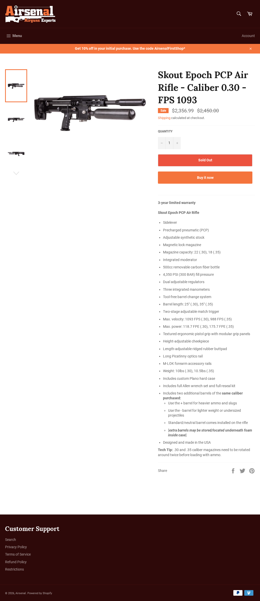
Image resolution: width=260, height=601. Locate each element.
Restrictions (14, 569)
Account (248, 36)
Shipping (164, 118)
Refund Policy (16, 562)
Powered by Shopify (39, 593)
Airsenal (20, 593)
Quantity (165, 131)
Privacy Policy (16, 547)
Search (10, 540)
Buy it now (205, 178)
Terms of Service (18, 554)
